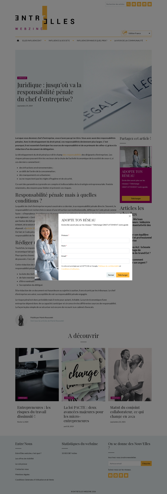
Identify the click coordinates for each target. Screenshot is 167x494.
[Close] (129, 216)
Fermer (111, 275)
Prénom (65, 235)
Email (64, 256)
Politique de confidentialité (108, 266)
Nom (64, 245)
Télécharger (123, 275)
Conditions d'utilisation (70, 269)
